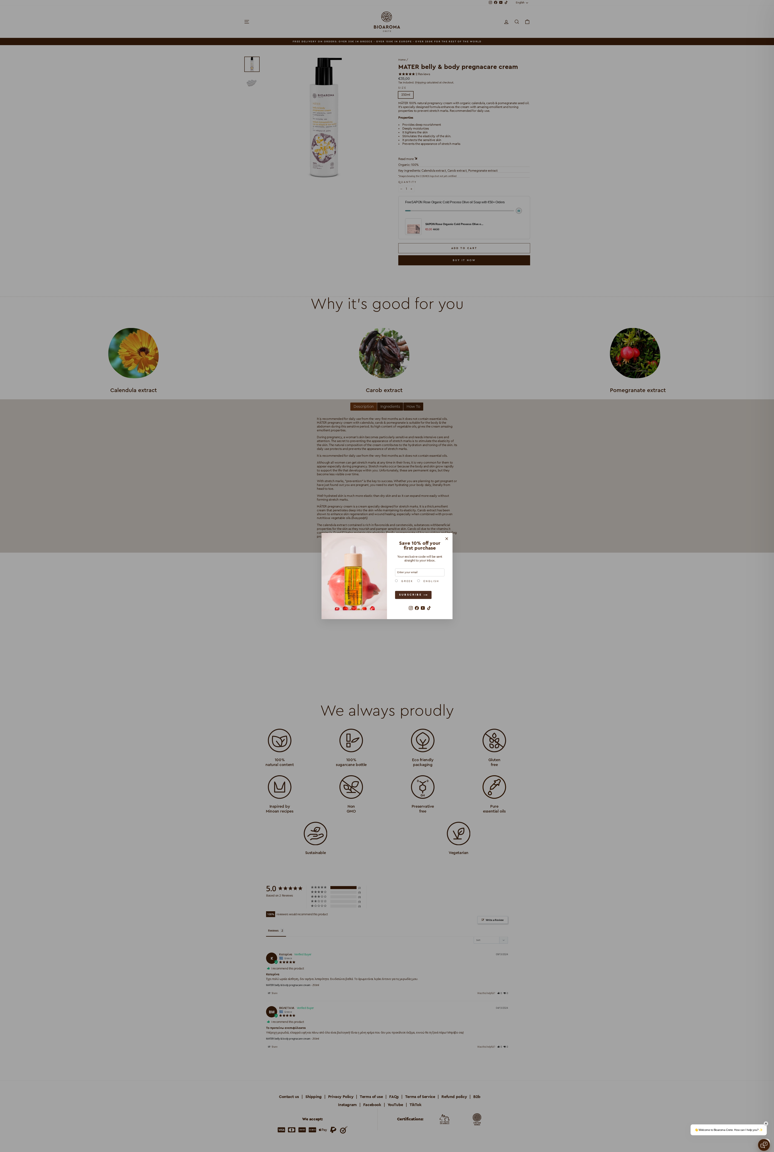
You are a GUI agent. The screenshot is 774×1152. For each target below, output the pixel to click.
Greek (406, 581)
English (430, 581)
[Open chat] (764, 1145)
